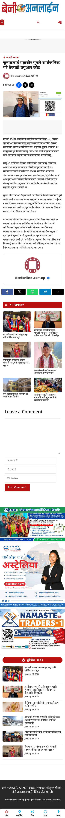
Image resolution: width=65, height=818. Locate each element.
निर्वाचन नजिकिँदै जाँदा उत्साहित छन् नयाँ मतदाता (43, 734)
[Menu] (60, 22)
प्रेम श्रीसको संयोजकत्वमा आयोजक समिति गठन (45, 372)
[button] (38, 22)
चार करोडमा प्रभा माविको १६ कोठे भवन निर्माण (15, 395)
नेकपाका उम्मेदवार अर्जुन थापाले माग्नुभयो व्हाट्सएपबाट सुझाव (16, 363)
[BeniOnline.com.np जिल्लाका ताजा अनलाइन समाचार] (31, 7)
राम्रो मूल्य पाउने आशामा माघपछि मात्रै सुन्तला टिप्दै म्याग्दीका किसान (45, 398)
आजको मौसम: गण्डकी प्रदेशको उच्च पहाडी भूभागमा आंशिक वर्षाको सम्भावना (42, 720)
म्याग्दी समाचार (12, 57)
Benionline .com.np (30, 278)
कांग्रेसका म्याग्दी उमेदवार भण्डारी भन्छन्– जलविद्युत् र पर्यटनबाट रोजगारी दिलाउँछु (46, 333)
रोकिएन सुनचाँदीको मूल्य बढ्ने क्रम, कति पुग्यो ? (42, 704)
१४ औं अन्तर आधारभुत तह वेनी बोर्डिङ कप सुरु (15, 336)
